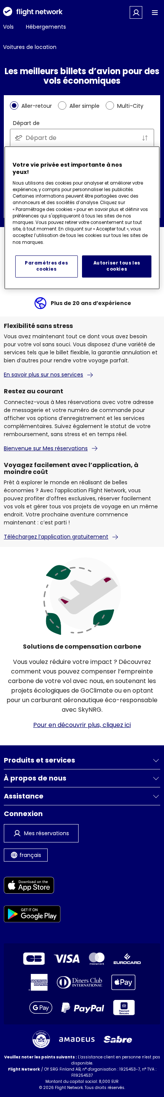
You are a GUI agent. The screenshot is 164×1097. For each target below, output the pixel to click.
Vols (8, 27)
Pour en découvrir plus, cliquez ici (82, 725)
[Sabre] (118, 1039)
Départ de (26, 123)
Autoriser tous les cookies (116, 266)
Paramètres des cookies (46, 266)
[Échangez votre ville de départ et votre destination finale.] (145, 138)
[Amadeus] (77, 1039)
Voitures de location (29, 47)
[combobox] (82, 138)
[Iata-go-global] (41, 1039)
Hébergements (46, 27)
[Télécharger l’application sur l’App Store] (32, 886)
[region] (82, 217)
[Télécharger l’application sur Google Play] (32, 915)
